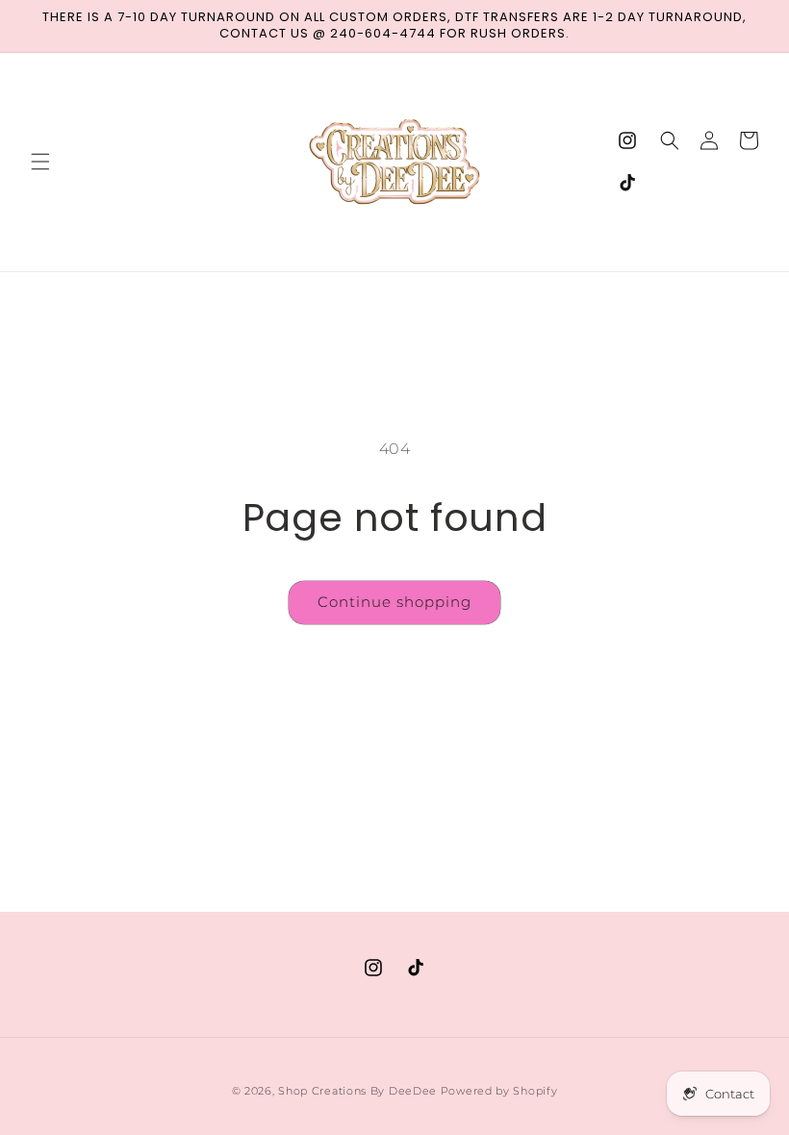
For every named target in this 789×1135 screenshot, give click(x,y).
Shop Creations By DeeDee (357, 1090)
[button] (40, 161)
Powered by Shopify (499, 1090)
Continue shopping (394, 602)
